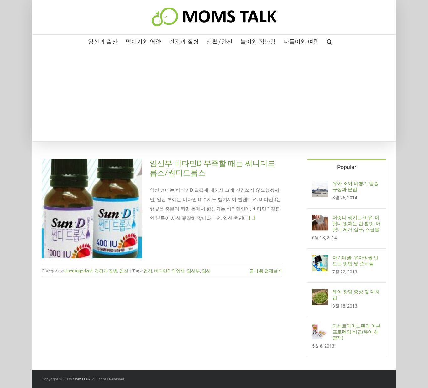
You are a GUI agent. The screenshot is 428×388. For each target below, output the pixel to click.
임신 (123, 270)
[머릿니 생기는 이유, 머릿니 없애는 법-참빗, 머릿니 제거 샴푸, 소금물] (320, 219)
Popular (346, 167)
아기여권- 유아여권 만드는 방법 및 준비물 (355, 260)
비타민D (162, 270)
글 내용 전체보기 (265, 270)
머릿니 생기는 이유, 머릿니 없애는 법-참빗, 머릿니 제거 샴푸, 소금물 (356, 223)
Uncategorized (79, 270)
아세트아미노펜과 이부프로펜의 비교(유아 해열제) (356, 332)
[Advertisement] (214, 94)
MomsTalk (81, 379)
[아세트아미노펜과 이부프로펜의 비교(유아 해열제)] (320, 328)
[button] (329, 41)
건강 (148, 270)
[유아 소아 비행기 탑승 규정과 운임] (320, 185)
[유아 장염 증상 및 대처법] (320, 294)
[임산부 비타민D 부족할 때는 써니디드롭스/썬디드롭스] (92, 208)
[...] (252, 218)
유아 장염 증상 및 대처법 (356, 295)
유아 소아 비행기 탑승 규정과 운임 (355, 186)
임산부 (193, 270)
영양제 (178, 270)
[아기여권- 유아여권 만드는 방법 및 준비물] (320, 259)
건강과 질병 (106, 270)
